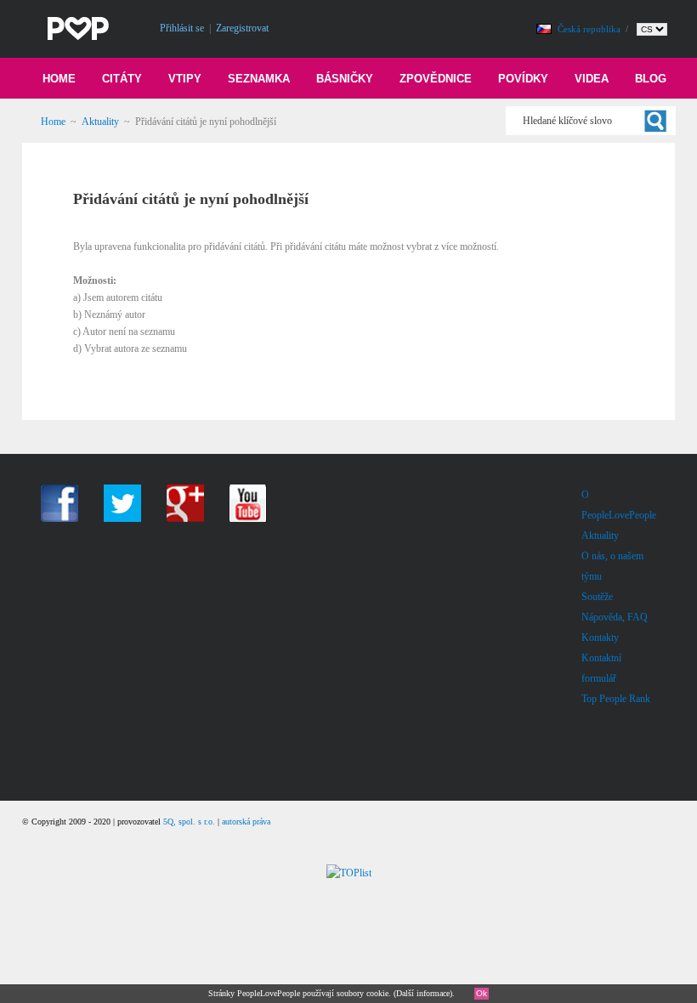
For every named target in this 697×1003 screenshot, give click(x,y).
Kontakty (600, 637)
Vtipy (184, 78)
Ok (481, 993)
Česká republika (590, 29)
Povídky (523, 78)
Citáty (122, 78)
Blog (650, 78)
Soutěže (597, 597)
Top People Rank (615, 699)
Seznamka (259, 78)
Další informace (423, 993)
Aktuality (100, 122)
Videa (592, 78)
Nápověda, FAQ (614, 617)
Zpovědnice (436, 78)
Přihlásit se (182, 28)
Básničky (344, 78)
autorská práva (246, 821)
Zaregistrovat (242, 28)
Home (59, 78)
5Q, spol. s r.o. (189, 821)
